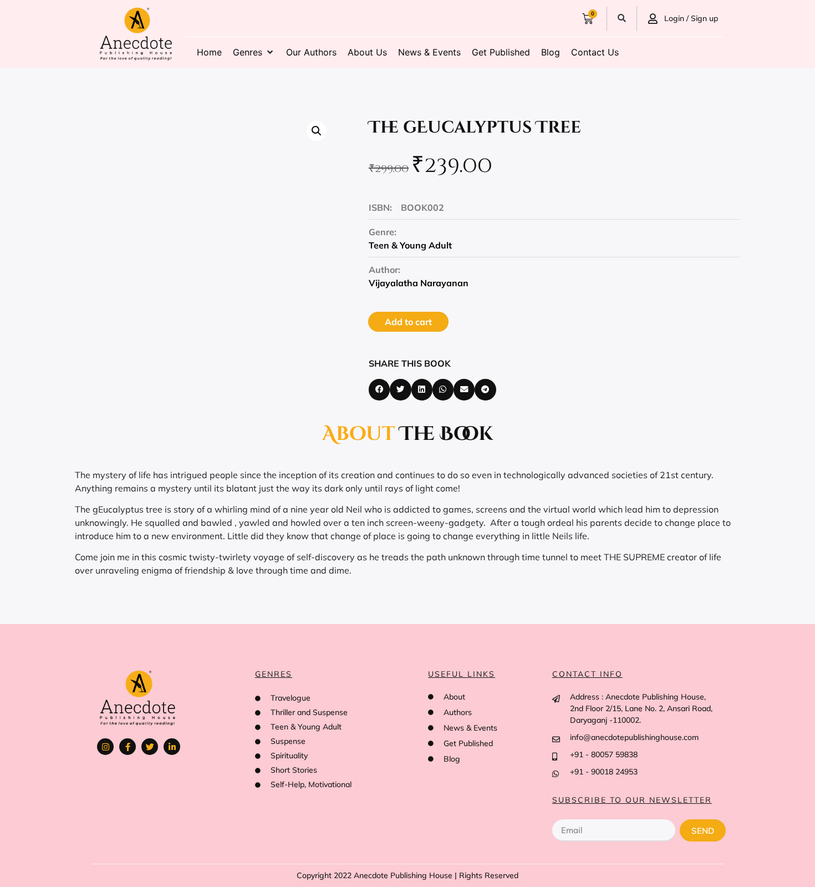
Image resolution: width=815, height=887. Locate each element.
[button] (622, 18)
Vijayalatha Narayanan (418, 282)
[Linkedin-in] (172, 746)
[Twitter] (149, 746)
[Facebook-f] (127, 746)
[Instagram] (105, 746)
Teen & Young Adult (410, 245)
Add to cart (408, 321)
